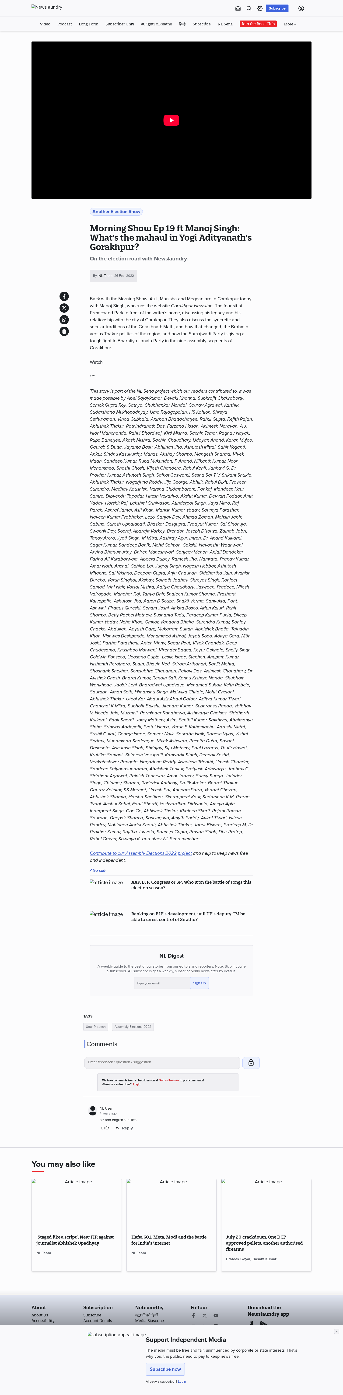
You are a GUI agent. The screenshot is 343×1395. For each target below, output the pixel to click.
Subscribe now (165, 1369)
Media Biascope (149, 1320)
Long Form (88, 24)
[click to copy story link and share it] (64, 331)
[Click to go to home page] (57, 7)
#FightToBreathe (156, 24)
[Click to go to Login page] (301, 8)
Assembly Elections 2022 (133, 1027)
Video (45, 24)
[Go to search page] (249, 8)
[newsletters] (238, 8)
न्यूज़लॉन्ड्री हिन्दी (146, 1315)
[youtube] (216, 1316)
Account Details (97, 1320)
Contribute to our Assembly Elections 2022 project (141, 853)
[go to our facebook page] (193, 1316)
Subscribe (277, 8)
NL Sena (225, 24)
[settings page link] (260, 8)
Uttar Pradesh (96, 1027)
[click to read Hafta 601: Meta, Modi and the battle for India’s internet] (172, 1204)
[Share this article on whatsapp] (64, 319)
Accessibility (43, 1320)
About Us (40, 1315)
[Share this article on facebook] (64, 296)
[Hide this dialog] (336, 1331)
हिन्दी (182, 24)
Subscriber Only (119, 24)
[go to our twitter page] (204, 1316)
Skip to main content (55, 37)
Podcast (64, 24)
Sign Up (199, 983)
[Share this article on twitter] (64, 308)
